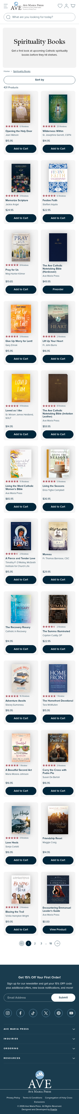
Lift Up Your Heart (53, 341)
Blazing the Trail (15, 912)
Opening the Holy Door (19, 131)
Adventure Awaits (16, 700)
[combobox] (39, 17)
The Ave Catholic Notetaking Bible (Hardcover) (52, 269)
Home (7, 71)
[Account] (66, 6)
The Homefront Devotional (58, 700)
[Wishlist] (60, 6)
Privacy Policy (13, 1097)
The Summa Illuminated (56, 631)
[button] (6, 6)
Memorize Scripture (17, 200)
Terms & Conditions (32, 1097)
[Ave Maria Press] (30, 6)
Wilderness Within (53, 131)
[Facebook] (20, 1013)
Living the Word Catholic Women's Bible (19, 487)
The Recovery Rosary (18, 627)
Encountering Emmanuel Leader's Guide (57, 909)
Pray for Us (12, 270)
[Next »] (57, 943)
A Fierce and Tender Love (20, 558)
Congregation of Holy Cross (58, 1097)
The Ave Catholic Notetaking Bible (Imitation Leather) (58, 413)
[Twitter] (46, 1013)
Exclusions (39, 1102)
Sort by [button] (39, 80)
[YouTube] (71, 1013)
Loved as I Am (14, 410)
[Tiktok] (33, 1013)
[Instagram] (8, 1013)
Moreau (47, 554)
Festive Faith (50, 200)
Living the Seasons (53, 486)
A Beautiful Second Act (19, 770)
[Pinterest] (59, 1013)
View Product (58, 929)
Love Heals (12, 842)
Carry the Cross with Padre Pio (55, 771)
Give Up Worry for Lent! (19, 341)
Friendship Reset (52, 838)
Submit (63, 997)
